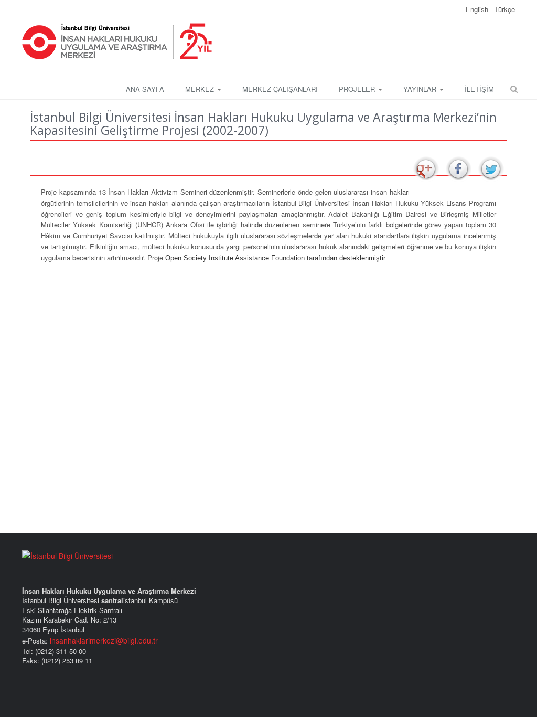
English (478, 9)
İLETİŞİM (479, 89)
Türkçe (505, 9)
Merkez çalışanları (280, 89)
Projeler (358, 89)
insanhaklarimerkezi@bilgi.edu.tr (104, 640)
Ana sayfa (145, 89)
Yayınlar (420, 89)
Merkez (200, 89)
